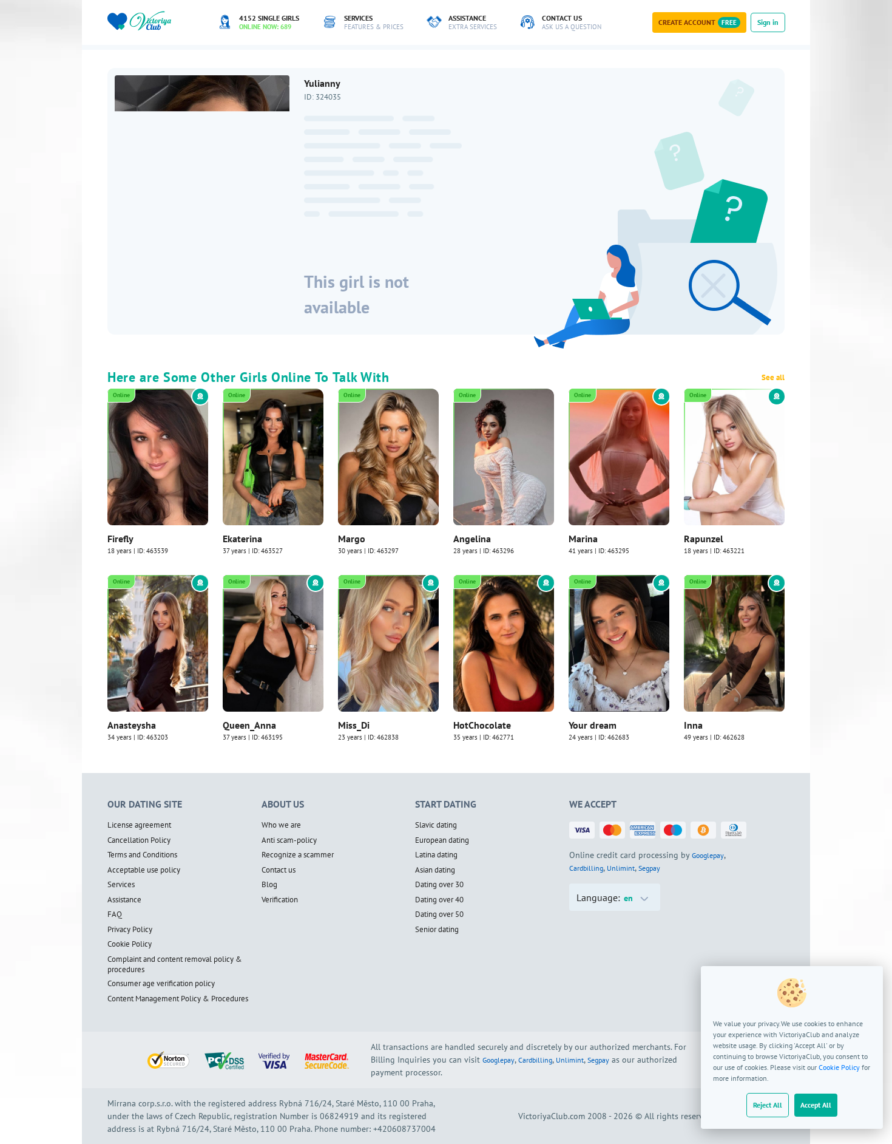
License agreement (139, 825)
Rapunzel (703, 539)
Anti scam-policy (289, 840)
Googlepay (708, 855)
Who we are (281, 825)
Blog (269, 885)
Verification (280, 900)
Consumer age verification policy (161, 984)
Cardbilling (586, 868)
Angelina (472, 539)
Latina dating (436, 855)
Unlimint (621, 868)
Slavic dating (436, 825)
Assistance (124, 900)
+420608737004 (404, 1128)
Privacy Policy (129, 930)
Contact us (279, 870)
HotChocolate (482, 725)
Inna (693, 725)
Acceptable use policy (143, 870)
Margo (351, 539)
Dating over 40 (439, 900)
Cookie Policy (839, 1067)
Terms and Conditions (142, 855)
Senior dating (437, 930)
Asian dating (435, 870)
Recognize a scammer (298, 855)
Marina (583, 539)
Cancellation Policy (139, 840)
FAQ (114, 914)
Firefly (120, 539)
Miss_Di (354, 725)
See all (773, 378)
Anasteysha (131, 725)
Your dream (593, 725)
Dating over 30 (439, 885)
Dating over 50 (439, 914)
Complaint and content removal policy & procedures (174, 965)
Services (121, 885)
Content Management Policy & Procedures (177, 999)
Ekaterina (242, 539)
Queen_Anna (249, 725)
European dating (442, 840)
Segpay (649, 868)
